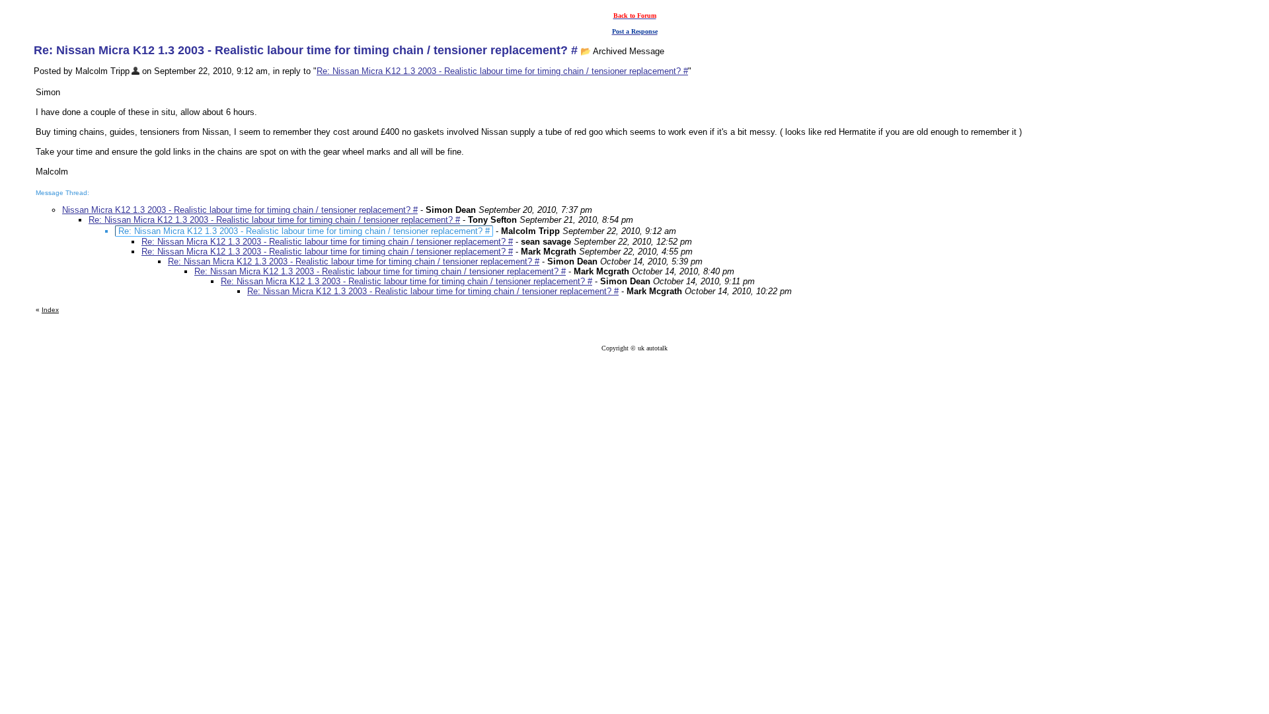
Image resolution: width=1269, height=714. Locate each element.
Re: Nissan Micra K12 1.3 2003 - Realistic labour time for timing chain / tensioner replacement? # (502, 71)
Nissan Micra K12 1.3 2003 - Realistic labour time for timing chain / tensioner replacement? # (240, 210)
